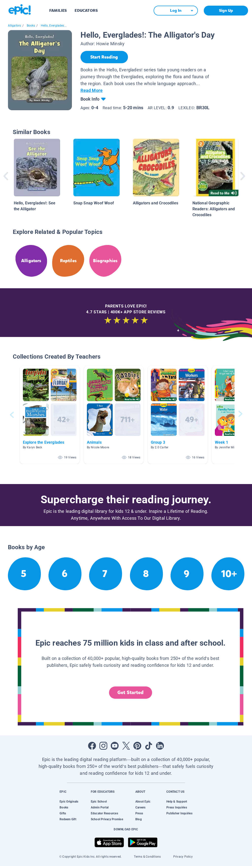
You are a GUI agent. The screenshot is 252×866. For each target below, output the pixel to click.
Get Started (130, 692)
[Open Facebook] (92, 746)
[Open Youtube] (115, 746)
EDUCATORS (86, 10)
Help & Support (176, 801)
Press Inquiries (176, 807)
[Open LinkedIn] (160, 746)
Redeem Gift (68, 819)
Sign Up (226, 10)
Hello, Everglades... (54, 25)
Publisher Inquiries (179, 813)
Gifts (63, 813)
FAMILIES (58, 10)
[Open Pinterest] (137, 746)
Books (31, 25)
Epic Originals (69, 801)
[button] (50, 414)
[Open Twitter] (126, 746)
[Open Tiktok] (149, 746)
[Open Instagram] (103, 746)
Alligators (14, 25)
